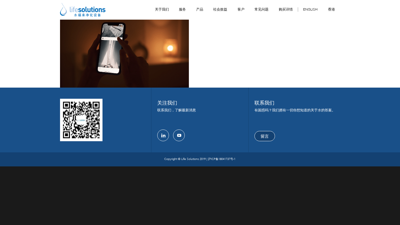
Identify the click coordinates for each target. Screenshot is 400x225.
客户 (241, 9)
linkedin (163, 135)
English (310, 9)
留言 (265, 136)
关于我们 (162, 9)
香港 (331, 9)
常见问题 (261, 9)
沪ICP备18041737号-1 (221, 159)
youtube (179, 135)
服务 (182, 9)
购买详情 (286, 9)
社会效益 (220, 9)
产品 (199, 9)
